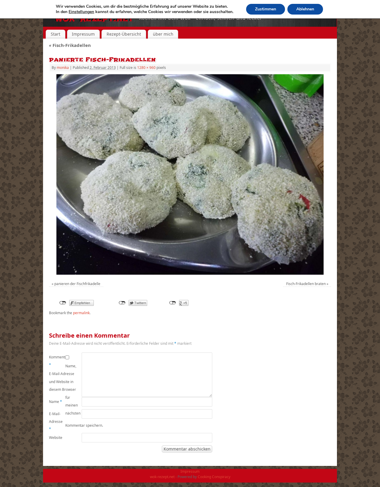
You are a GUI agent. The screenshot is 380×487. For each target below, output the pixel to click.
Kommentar (57, 361)
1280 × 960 (146, 67)
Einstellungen (81, 12)
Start (55, 34)
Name (55, 401)
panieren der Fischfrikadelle (77, 283)
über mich (163, 34)
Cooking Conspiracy (214, 476)
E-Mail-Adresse (56, 421)
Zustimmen (265, 9)
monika (63, 67)
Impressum (83, 34)
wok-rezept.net (162, 476)
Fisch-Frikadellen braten (306, 283)
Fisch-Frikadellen (70, 45)
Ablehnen (305, 9)
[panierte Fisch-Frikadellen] (190, 174)
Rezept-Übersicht (124, 34)
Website (55, 437)
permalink (81, 312)
